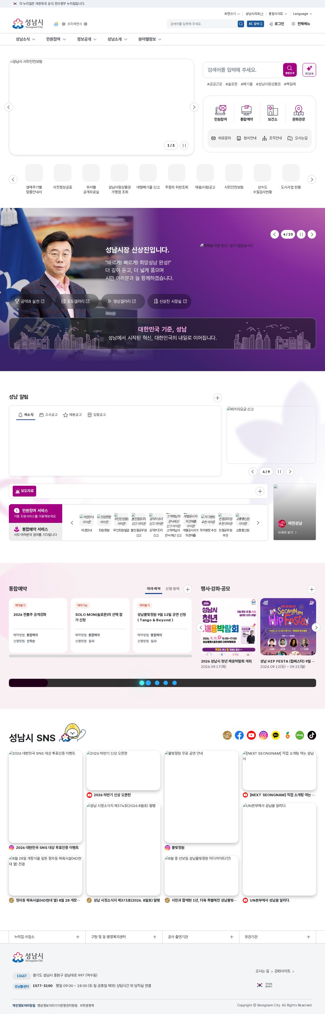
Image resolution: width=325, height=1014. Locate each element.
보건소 (272, 119)
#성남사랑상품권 (268, 84)
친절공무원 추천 (209, 532)
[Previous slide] (8, 107)
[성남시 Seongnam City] (28, 24)
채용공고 (75, 414)
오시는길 (301, 138)
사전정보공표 (62, 187)
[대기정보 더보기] (85, 24)
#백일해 (290, 84)
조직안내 (275, 138)
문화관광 (298, 119)
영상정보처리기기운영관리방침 (57, 1006)
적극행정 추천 (191, 530)
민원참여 (53, 39)
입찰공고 (99, 414)
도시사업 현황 (291, 187)
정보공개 (84, 39)
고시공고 (51, 414)
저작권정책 (87, 1006)
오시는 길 (262, 971)
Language (300, 14)
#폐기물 (247, 84)
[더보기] (312, 589)
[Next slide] (194, 107)
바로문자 (224, 138)
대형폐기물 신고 (148, 187)
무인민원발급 (105, 530)
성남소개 (115, 39)
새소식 (29, 414)
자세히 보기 (285, 532)
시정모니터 (243, 530)
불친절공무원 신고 (122, 532)
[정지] (184, 145)
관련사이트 (282, 971)
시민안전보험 (233, 187)
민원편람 (87, 530)
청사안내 (250, 138)
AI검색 (309, 73)
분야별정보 (147, 39)
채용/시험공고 (205, 187)
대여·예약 (154, 588)
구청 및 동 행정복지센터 (108, 937)
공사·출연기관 (178, 937)
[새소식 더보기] (217, 397)
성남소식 (23, 39)
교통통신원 (226, 530)
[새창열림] (63, 24)
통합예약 (246, 119)
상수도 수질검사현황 (262, 189)
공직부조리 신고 (139, 532)
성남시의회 (253, 14)
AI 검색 (254, 23)
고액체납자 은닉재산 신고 (157, 532)
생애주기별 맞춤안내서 (34, 189)
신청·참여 (172, 588)
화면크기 (230, 14)
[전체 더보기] (259, 491)
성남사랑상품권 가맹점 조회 (120, 189)
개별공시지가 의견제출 (174, 532)
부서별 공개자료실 (91, 189)
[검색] (241, 24)
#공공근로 (214, 84)
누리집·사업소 (24, 937)
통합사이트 (276, 14)
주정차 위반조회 (176, 187)
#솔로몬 (231, 84)
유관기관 (251, 937)
